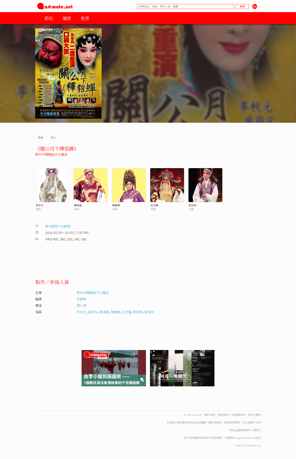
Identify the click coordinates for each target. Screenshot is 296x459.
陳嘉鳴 (116, 205)
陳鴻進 (78, 205)
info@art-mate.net (244, 438)
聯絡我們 (223, 415)
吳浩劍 (149, 311)
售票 (85, 18)
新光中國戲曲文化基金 (51, 154)
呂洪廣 (154, 205)
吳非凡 (93, 311)
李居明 (81, 299)
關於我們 (210, 415)
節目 (49, 18)
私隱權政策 (238, 415)
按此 (258, 430)
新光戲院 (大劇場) (58, 226)
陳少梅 (81, 305)
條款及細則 (254, 415)
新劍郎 (193, 205)
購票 (67, 18)
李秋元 (39, 205)
